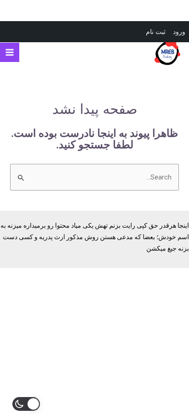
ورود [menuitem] (179, 31)
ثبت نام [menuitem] (156, 31)
